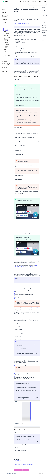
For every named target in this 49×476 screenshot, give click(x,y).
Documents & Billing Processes (6, 26)
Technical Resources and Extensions (6, 69)
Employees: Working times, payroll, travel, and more (7, 56)
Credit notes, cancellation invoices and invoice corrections (7, 33)
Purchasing (4, 12)
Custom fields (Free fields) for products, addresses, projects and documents (23, 464)
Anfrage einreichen (34, 1)
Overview (5, 22)
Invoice (5, 31)
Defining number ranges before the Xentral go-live (44, 41)
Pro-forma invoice (6, 46)
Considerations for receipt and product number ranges (44, 10)
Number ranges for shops (45, 19)
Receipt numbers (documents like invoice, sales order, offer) (44, 33)
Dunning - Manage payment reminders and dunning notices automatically (7, 50)
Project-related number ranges (44, 38)
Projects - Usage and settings (35, 307)
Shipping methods (5, 19)
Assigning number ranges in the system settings (44, 46)
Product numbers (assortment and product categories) (44, 36)
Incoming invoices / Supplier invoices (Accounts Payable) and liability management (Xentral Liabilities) (7, 41)
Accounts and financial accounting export (6, 24)
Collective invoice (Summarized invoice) (6, 48)
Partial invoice (5, 52)
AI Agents (3, 9)
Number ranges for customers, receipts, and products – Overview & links (44, 26)
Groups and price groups (7, 37)
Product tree (31, 268)
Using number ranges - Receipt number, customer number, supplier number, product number (7, 29)
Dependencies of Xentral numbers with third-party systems (44, 15)
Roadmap (20, 1)
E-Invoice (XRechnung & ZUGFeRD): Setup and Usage (7, 44)
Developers (23, 1)
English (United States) (40, 1)
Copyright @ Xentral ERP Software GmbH (11, 473)
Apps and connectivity (6, 57)
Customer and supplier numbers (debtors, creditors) (44, 30)
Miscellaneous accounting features (7, 59)
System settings (4, 67)
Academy (26, 1)
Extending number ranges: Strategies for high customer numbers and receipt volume (44, 22)
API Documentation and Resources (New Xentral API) (20, 461)
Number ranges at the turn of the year (44, 12)
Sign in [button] (45, 1)
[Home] (4, 1)
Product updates (5, 71)
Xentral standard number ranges (44, 43)
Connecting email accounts (17, 460)
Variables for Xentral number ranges (44, 48)
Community (29, 1)
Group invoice (5, 38)
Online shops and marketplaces (5, 16)
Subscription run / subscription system (6, 35)
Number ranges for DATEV (45, 17)
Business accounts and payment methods (5, 61)
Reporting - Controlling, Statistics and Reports (6, 64)
